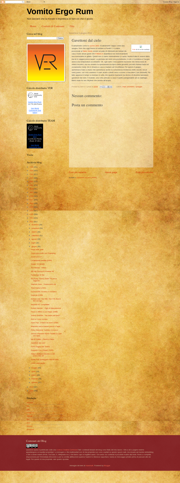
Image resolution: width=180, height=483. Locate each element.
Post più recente (77, 172)
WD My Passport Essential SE (42, 271)
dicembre (35, 225)
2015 (32, 207)
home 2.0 (30, 413)
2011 (32, 222)
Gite (72, 26)
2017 (32, 200)
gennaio (34, 382)
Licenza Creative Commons (67, 450)
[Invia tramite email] (101, 87)
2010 (32, 387)
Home (33, 26)
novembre (35, 228)
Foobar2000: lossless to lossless (44, 292)
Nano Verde (87, 51)
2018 (32, 196)
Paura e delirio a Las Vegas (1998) (44, 312)
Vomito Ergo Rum (60, 11)
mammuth (89, 466)
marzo (34, 375)
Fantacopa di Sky (37, 275)
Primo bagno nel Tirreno (40, 347)
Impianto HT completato (40, 305)
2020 (32, 189)
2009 (32, 391)
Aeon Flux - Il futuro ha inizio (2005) (44, 323)
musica (29, 426)
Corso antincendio (38, 363)
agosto (34, 239)
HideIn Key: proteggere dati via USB (45, 360)
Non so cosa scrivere (39, 319)
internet (29, 416)
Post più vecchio (144, 172)
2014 (32, 211)
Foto (133, 49)
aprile (33, 371)
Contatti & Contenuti (53, 26)
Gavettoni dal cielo (38, 343)
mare (124, 87)
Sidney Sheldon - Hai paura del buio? (45, 315)
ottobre (34, 232)
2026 (32, 167)
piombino (131, 87)
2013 (32, 214)
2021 (32, 185)
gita (28, 409)
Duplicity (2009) (37, 295)
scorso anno (94, 46)
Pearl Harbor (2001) (38, 288)
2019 (32, 192)
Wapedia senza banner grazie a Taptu (45, 326)
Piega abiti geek (37, 250)
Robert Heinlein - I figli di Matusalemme (46, 308)
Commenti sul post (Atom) (86, 178)
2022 (32, 181)
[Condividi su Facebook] (108, 87)
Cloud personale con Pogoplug (43, 253)
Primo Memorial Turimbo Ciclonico (44, 330)
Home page (111, 172)
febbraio (34, 379)
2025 (32, 171)
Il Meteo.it (99, 54)
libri (28, 419)
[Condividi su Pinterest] (111, 87)
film (28, 406)
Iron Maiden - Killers (38, 268)
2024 (32, 174)
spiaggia (138, 87)
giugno (34, 246)
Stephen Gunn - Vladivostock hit (43, 284)
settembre (35, 236)
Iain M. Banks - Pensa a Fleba (42, 339)
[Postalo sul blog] (103, 87)
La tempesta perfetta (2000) (41, 260)
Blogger (107, 466)
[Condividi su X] (106, 87)
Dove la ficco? (36, 257)
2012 (32, 218)
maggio (34, 368)
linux (28, 423)
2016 (32, 203)
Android (30, 403)
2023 (32, 178)
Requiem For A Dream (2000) (42, 350)
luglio (33, 243)
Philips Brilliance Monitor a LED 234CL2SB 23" (43, 355)
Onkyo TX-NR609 (38, 264)
